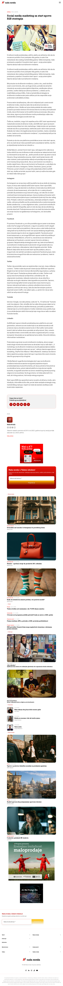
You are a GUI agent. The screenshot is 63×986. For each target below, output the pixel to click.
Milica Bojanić (10, 767)
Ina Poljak (9, 839)
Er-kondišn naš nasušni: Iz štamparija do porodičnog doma (26, 527)
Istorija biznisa (10, 525)
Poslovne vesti (10, 619)
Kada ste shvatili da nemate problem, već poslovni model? (25, 599)
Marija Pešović (17, 720)
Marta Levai (9, 529)
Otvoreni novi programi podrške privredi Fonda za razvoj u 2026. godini (30, 615)
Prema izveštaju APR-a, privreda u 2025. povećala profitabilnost (27, 621)
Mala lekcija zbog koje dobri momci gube (27, 709)
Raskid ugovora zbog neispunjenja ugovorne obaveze (24, 802)
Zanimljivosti (10, 561)
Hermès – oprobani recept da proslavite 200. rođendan (24, 563)
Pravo (8, 764)
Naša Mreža (11, 424)
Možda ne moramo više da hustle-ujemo (27, 718)
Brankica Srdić (10, 803)
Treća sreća (18, 727)
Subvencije (9, 613)
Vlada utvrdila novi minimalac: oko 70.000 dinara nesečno (25, 609)
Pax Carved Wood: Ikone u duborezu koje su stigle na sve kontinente (20, 701)
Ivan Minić (16, 711)
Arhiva (8, 12)
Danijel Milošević (18, 728)
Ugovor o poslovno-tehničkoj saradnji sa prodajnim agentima (27, 766)
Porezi (8, 606)
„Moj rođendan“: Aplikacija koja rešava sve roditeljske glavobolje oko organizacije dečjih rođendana (29, 665)
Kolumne (4, 942)
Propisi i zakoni (10, 625)
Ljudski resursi (10, 836)
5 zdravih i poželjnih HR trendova (17, 838)
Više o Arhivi (10, 436)
